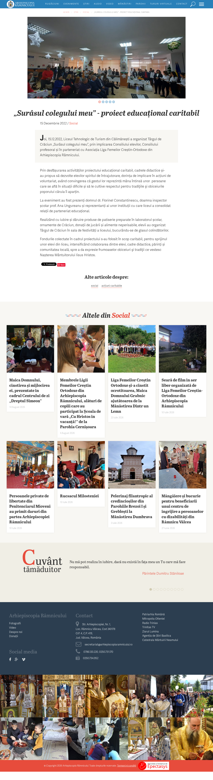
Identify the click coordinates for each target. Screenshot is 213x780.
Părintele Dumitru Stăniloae (163, 573)
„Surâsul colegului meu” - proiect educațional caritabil (122, 12)
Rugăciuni (52, 3)
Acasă (66, 12)
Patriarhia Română (153, 614)
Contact (181, 3)
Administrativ (21, 680)
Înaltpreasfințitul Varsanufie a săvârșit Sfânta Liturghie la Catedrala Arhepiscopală (149, 738)
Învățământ (191, 680)
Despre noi (15, 632)
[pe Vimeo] (23, 659)
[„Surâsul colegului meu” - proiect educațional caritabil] (106, 57)
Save (63, 264)
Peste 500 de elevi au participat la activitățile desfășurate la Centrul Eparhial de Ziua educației (192, 695)
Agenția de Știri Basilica (156, 635)
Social (86, 12)
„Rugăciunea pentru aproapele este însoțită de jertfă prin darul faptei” (21, 693)
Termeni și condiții (126, 765)
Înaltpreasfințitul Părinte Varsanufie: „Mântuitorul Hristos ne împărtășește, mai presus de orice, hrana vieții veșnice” (149, 697)
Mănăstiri (124, 3)
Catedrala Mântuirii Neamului (160, 640)
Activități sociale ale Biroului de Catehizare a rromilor (106, 737)
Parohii (141, 3)
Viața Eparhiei (64, 680)
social (94, 285)
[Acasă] (28, 6)
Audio (98, 3)
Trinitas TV (148, 627)
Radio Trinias (150, 623)
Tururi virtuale (161, 3)
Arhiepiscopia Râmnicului (38, 615)
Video (110, 3)
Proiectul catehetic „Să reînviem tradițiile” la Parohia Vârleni (64, 733)
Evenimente (71, 3)
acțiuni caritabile (112, 285)
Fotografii (15, 623)
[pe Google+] (16, 659)
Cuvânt (42, 560)
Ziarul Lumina (150, 631)
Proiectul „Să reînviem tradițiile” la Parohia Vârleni (21, 733)
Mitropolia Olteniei (153, 618)
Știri (86, 3)
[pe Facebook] (10, 659)
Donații (13, 636)
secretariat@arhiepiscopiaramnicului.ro (108, 644)
